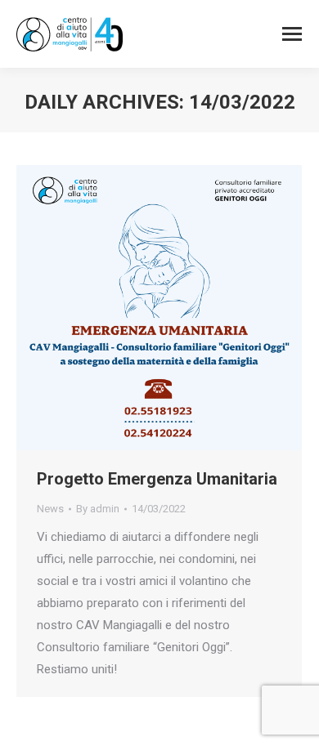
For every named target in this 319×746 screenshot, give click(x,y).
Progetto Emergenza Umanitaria (157, 479)
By (97, 509)
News (50, 509)
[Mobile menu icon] (292, 34)
